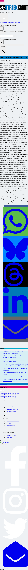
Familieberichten (11, 425)
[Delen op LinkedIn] (15, 316)
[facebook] (15, 486)
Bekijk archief (3, 443)
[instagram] (15, 515)
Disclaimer (9, 437)
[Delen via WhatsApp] (15, 235)
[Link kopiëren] (3, 343)
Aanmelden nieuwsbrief (12, 409)
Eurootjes (9, 423)
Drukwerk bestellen (11, 435)
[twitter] (15, 540)
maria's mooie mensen (16, 60)
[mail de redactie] (15, 566)
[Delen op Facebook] (3, 206)
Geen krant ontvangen (12, 411)
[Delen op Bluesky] (15, 261)
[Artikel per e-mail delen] (15, 341)
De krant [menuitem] (20, 22)
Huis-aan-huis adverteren (13, 421)
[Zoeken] (14, 36)
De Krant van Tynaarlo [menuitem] (13, 22)
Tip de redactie (10, 407)
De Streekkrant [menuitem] (3, 22)
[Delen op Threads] (15, 286)
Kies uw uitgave (4, 13)
